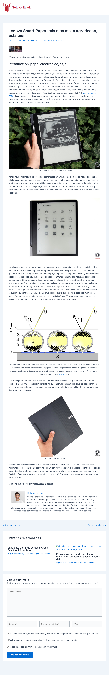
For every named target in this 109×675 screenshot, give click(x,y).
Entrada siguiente (97, 525)
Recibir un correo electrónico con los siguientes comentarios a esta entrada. (43, 640)
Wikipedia (62, 374)
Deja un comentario (17, 40)
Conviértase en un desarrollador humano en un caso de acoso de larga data (78, 556)
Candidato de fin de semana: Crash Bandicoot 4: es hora (27, 548)
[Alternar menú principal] (103, 7)
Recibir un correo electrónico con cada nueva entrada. (33, 647)
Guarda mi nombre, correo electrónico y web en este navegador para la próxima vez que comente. (54, 633)
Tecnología (29, 554)
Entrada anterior (11, 525)
